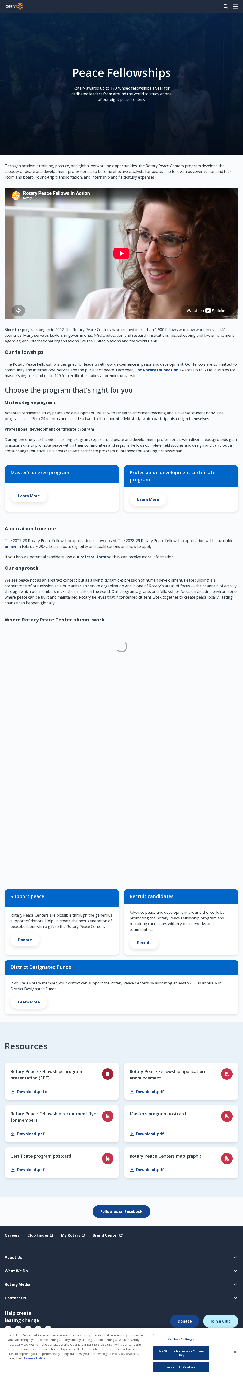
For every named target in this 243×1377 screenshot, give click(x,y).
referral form (93, 556)
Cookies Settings (181, 1339)
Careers (12, 1235)
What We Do (16, 1270)
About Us (13, 1257)
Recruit (144, 942)
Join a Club (221, 1321)
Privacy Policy (34, 1358)
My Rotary (70, 1235)
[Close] (235, 1352)
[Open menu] (235, 6)
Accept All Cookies (181, 1367)
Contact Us (15, 1298)
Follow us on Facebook (121, 1211)
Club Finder (38, 1235)
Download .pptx (32, 1091)
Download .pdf (150, 1091)
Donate (25, 939)
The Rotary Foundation (156, 370)
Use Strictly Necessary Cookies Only (181, 1353)
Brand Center (105, 1235)
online (11, 546)
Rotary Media (17, 1284)
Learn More (29, 495)
